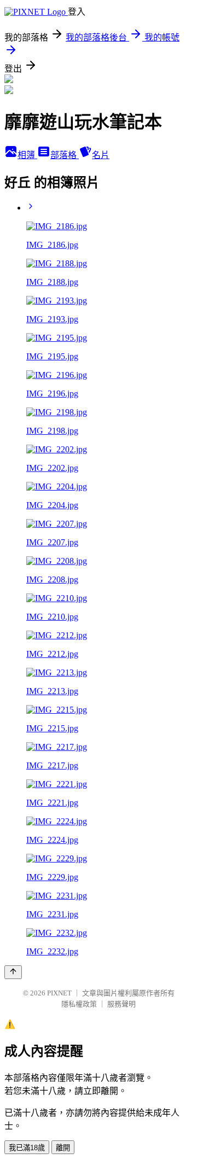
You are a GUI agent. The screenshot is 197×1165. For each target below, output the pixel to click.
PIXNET (59, 993)
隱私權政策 (79, 1004)
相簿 (27, 155)
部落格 (64, 155)
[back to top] (13, 972)
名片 (100, 155)
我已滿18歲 (27, 1148)
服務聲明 (121, 1004)
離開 (63, 1148)
